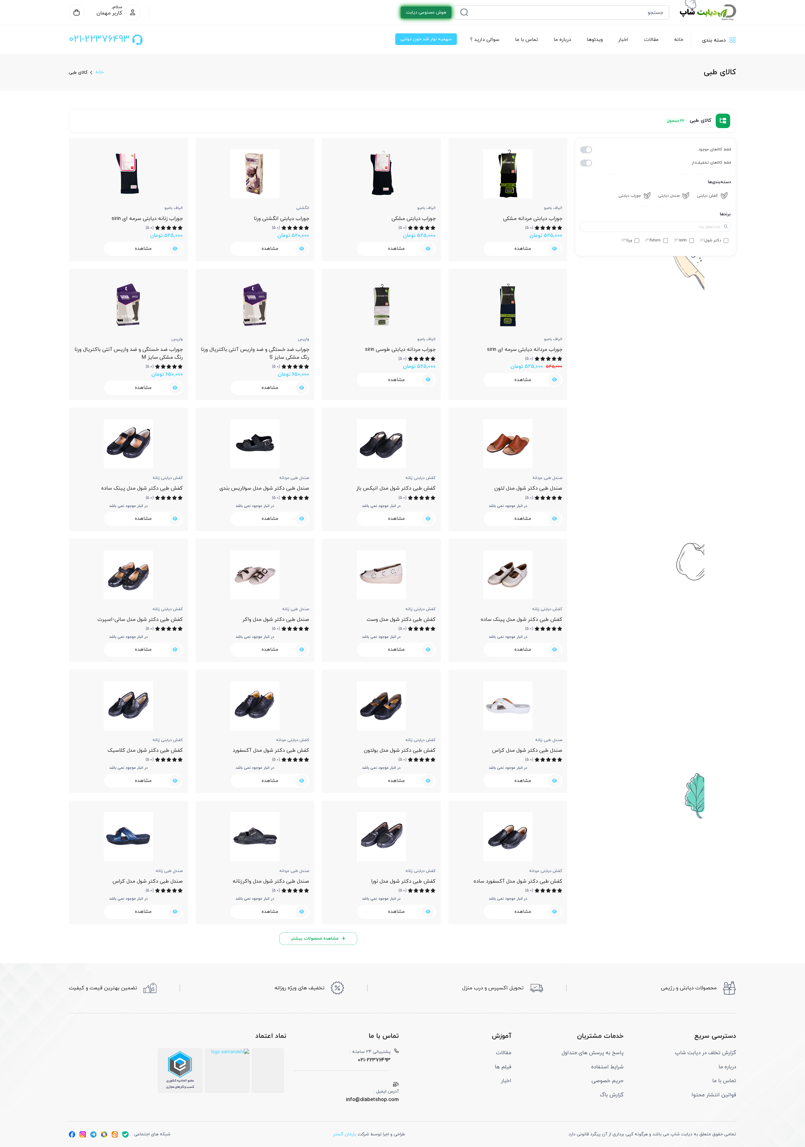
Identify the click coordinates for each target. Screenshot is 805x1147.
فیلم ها (503, 1067)
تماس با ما (526, 39)
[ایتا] (115, 1134)
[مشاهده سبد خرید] (77, 12)
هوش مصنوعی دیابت (426, 12)
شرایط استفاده (607, 1067)
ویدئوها (594, 39)
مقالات (651, 39)
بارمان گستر (344, 1134)
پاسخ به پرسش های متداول (593, 1053)
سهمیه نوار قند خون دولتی (426, 39)
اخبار (623, 39)
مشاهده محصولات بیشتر (314, 939)
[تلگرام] (93, 1134)
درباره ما (562, 39)
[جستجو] (464, 12)
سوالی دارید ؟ (484, 39)
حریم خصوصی (607, 1081)
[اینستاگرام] (83, 1134)
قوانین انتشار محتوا (713, 1095)
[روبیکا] (104, 1134)
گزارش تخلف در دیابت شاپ (705, 1053)
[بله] (125, 1134)
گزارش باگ (612, 1095)
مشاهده (522, 248)
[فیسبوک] (72, 1134)
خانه (678, 39)
